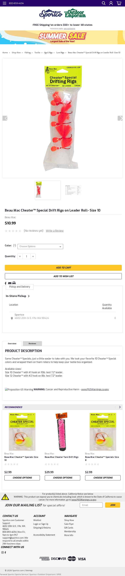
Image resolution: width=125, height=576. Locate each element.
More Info (68, 535)
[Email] (9, 283)
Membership (70, 531)
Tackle (37, 52)
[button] (62, 37)
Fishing (28, 52)
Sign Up (44, 524)
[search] (103, 3)
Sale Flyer (69, 524)
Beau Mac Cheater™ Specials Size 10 (21, 459)
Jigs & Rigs (48, 52)
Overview (12, 343)
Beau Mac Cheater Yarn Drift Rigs (61, 457)
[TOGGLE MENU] (4, 4)
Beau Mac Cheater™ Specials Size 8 (102, 459)
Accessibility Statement (44, 535)
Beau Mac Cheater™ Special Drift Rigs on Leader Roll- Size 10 (94, 52)
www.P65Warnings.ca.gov (95, 389)
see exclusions (69, 28)
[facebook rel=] (5, 552)
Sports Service (21, 574)
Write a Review (55, 230)
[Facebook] (5, 283)
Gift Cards (68, 528)
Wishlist (37, 520)
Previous (4, 118)
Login (35, 524)
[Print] (14, 283)
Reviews (32, 343)
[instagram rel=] (2, 552)
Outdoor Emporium (46, 574)
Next (120, 118)
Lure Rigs (60, 52)
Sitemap (29, 570)
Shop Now (16, 52)
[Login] (111, 3)
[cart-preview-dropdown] (118, 3)
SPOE (59, 574)
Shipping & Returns (42, 528)
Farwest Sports (7, 574)
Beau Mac (9, 453)
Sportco (19, 314)
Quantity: (10, 256)
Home (5, 52)
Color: (10, 245)
